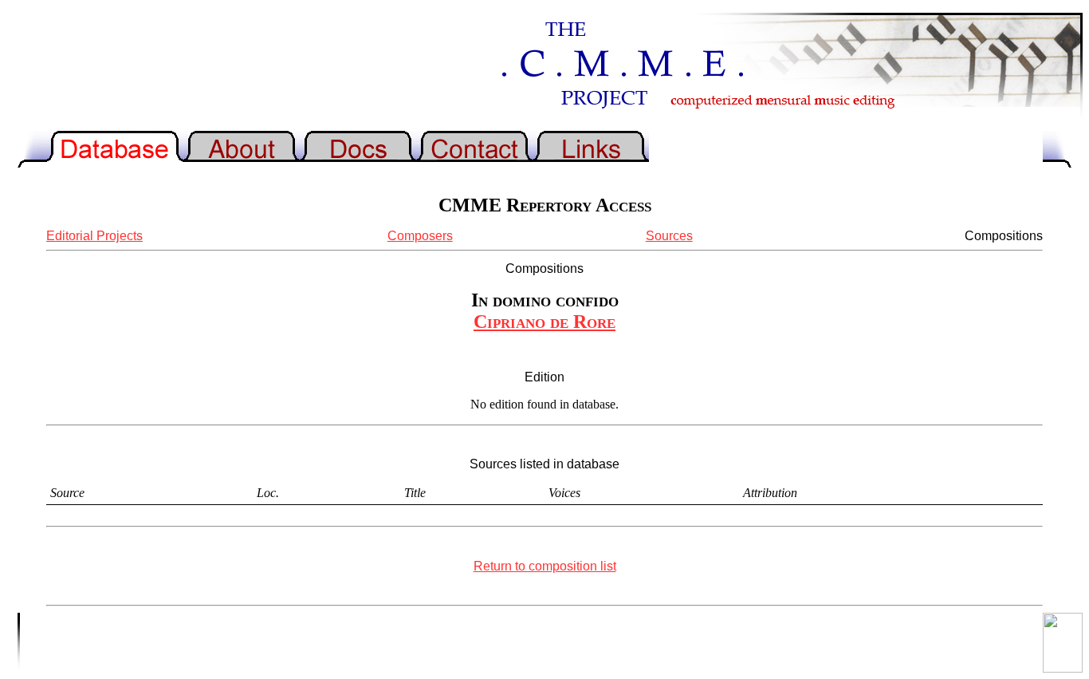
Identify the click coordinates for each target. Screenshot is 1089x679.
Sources (669, 236)
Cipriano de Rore (544, 321)
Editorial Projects (94, 236)
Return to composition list (545, 566)
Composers (420, 236)
